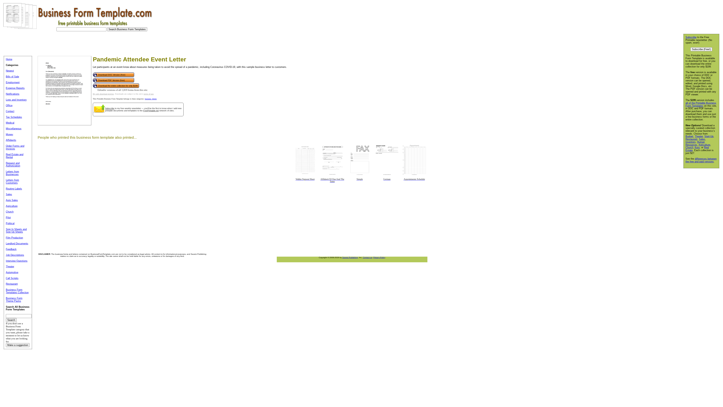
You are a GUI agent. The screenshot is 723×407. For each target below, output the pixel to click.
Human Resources (695, 143)
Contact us (367, 257)
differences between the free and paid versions (701, 160)
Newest (10, 70)
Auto (697, 147)
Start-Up (708, 136)
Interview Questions (16, 260)
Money (9, 134)
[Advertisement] (70, 42)
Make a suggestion (17, 345)
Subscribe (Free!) (701, 49)
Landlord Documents (17, 243)
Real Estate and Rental (14, 156)
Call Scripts (12, 278)
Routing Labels (14, 188)
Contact (10, 111)
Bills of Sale (12, 76)
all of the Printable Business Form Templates (701, 104)
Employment (13, 82)
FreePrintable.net (151, 110)
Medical (10, 122)
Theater (699, 136)
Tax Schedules (14, 117)
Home (9, 59)
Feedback (11, 249)
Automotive (12, 272)
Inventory (691, 142)
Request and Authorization (13, 164)
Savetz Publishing (350, 257)
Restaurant (691, 139)
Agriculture (704, 144)
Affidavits (11, 140)
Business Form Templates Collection (17, 291)
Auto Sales (12, 200)
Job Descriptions (15, 255)
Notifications (12, 94)
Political (10, 223)
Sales (702, 139)
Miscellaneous (13, 128)
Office (9, 105)
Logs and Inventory (16, 99)
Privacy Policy (379, 257)
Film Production (14, 237)
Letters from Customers (12, 181)
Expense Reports (15, 88)
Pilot (8, 217)
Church (689, 147)
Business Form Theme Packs (14, 299)
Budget (689, 136)
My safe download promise (103, 94)
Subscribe (109, 108)
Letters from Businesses (12, 173)
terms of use (149, 94)
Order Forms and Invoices (15, 147)
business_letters (151, 99)
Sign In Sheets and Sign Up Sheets (16, 230)
